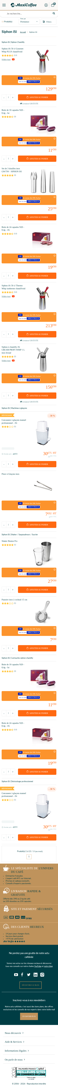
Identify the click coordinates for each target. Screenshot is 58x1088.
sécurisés (32, 909)
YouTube (37, 966)
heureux (27, 926)
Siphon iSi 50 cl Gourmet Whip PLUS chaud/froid (12, 50)
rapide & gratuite (26, 893)
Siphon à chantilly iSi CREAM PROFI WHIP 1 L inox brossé (13, 350)
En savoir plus (29, 1016)
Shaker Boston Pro (9, 541)
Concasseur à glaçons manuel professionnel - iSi (14, 421)
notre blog (48, 966)
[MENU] (4, 5)
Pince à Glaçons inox (10, 474)
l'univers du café (32, 870)
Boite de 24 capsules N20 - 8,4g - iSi (13, 228)
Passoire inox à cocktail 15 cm (14, 600)
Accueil (23, 32)
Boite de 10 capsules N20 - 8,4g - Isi (13, 111)
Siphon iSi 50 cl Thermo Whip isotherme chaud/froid (13, 287)
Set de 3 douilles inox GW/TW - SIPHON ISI (12, 170)
